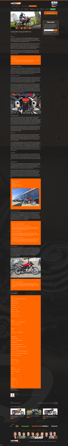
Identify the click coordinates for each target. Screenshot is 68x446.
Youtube (40, 430)
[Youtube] (38, 430)
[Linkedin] (15, 396)
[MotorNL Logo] (14, 440)
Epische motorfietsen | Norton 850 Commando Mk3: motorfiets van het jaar (50, 416)
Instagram (30, 430)
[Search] (56, 15)
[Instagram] (28, 430)
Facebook (25, 430)
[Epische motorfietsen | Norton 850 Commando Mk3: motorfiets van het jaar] (50, 411)
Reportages (53, 6)
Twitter (35, 430)
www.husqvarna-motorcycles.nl (19, 373)
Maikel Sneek (15, 33)
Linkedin (45, 430)
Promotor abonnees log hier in (51, 13)
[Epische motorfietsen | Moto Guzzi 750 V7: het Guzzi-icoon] (18, 411)
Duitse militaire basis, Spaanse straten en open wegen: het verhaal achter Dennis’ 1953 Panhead (54, 3)
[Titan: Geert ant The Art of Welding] (34, 411)
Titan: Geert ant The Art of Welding (33, 415)
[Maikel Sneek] (12, 395)
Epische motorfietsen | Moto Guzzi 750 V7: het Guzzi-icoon (17, 416)
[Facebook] (22, 430)
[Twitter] (33, 430)
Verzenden (55, 30)
